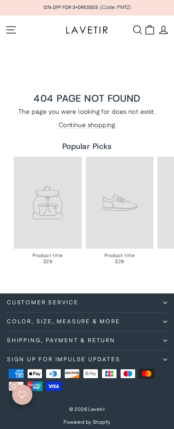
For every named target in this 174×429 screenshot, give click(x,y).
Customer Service (43, 303)
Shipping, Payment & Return (61, 341)
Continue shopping (87, 125)
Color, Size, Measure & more (63, 322)
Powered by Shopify (87, 422)
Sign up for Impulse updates (64, 360)
